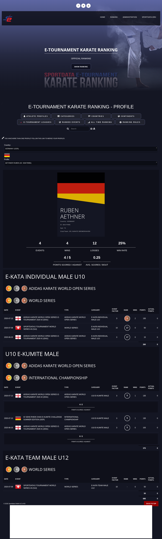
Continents (127, 116)
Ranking (114, 17)
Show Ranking (81, 67)
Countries (97, 116)
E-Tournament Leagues (37, 122)
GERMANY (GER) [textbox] (12, 149)
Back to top (151, 503)
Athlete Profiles (37, 116)
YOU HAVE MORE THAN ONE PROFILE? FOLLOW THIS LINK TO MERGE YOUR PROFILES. (34, 138)
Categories (67, 116)
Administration (130, 17)
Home (102, 17)
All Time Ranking (101, 122)
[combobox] (81, 149)
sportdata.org (149, 17)
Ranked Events (70, 122)
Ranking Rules (131, 122)
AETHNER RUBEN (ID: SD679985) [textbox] (18, 163)
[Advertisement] (81, 521)
